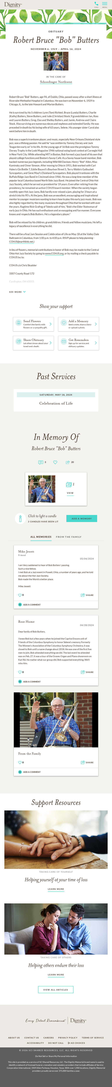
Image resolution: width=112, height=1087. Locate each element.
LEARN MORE (56, 889)
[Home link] (13, 4)
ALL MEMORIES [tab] (41, 536)
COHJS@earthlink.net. (21, 241)
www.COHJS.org (54, 253)
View (70, 493)
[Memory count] (40, 462)
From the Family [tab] (69, 536)
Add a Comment (32, 604)
